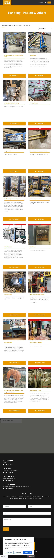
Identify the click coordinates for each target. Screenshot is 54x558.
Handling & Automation (13, 25)
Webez (35, 551)
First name (5, 504)
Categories (42, 2)
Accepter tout (27, 552)
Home (3, 25)
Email (4, 510)
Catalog (6, 25)
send (6, 529)
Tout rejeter (18, 552)
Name (29, 504)
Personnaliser (9, 552)
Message (5, 517)
